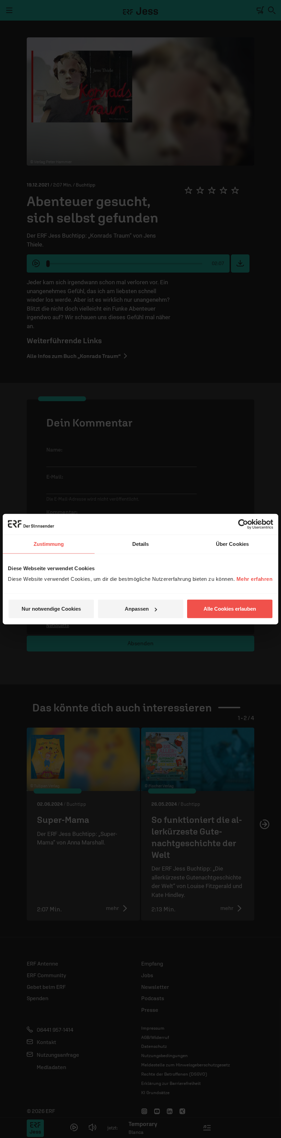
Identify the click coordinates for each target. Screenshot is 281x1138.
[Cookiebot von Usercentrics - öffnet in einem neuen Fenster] (243, 524)
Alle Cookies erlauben (230, 609)
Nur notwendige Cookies (51, 609)
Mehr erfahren (254, 579)
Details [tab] (140, 544)
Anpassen (137, 609)
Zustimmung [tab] (49, 544)
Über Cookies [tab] (232, 544)
